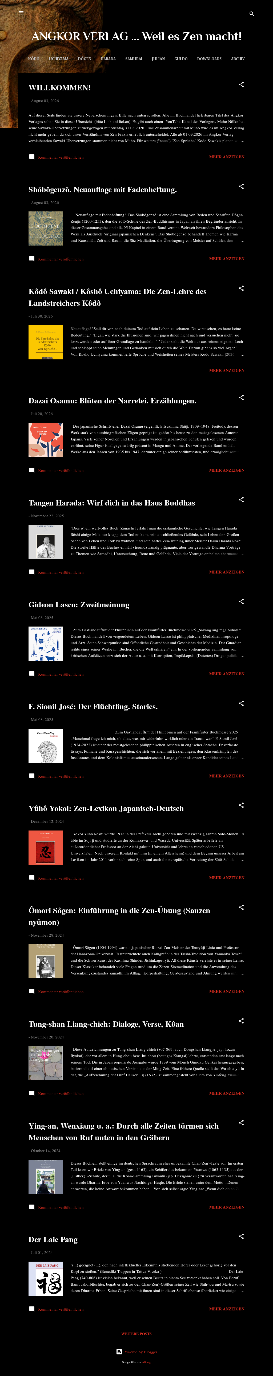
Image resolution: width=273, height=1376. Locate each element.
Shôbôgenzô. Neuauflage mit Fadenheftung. (103, 189)
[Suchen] (252, 14)
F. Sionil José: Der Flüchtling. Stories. (93, 706)
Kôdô (33, 59)
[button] (241, 85)
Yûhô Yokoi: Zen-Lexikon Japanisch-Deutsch (106, 808)
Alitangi (146, 1362)
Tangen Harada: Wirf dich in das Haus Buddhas (112, 502)
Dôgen (84, 59)
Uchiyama (59, 59)
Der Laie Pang (53, 1239)
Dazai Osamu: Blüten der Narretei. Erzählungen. (112, 400)
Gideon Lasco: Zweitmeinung (79, 604)
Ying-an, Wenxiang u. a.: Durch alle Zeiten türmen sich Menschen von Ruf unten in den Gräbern (124, 1131)
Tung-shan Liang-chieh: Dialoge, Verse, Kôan (106, 1023)
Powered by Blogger (139, 1351)
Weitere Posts (136, 1334)
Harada (108, 59)
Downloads (209, 59)
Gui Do (181, 59)
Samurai (133, 59)
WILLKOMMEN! (60, 87)
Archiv (238, 59)
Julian (158, 59)
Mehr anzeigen (226, 157)
